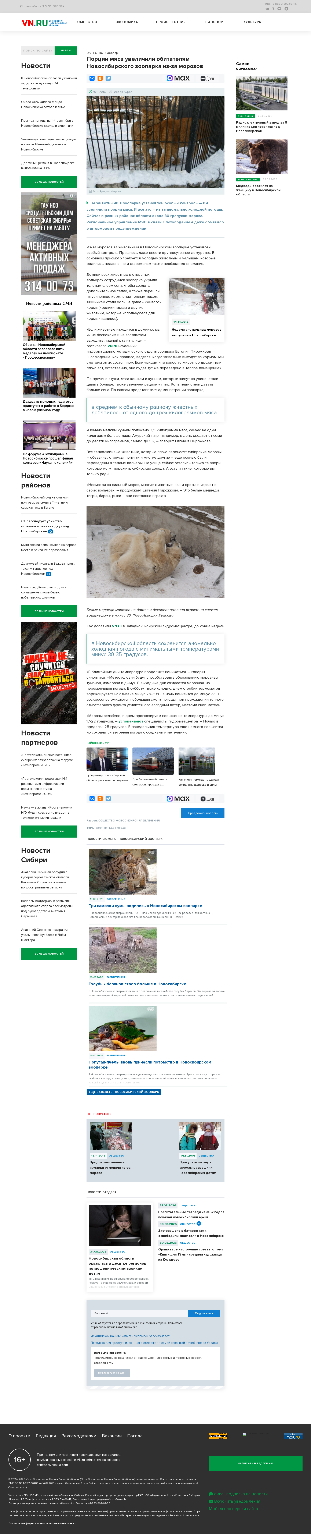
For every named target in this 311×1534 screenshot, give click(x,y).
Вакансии (112, 1436)
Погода (135, 1436)
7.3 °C (46, 6)
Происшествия (171, 22)
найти (66, 50)
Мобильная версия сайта (233, 1508)
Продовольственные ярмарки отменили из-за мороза (110, 1167)
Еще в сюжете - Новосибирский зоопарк (124, 1092)
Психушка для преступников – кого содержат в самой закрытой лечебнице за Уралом (154, 1343)
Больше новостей (49, 182)
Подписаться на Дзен (112, 1372)
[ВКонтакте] (92, 78)
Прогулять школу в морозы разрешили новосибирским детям (197, 1167)
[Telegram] (108, 78)
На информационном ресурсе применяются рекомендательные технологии (55, 1511)
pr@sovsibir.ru (67, 1503)
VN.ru (112, 346)
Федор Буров (123, 92)
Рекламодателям (78, 1436)
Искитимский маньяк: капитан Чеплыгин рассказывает (130, 1336)
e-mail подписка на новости (241, 1493)
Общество (87, 22)
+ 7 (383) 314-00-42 (60, 1499)
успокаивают (131, 721)
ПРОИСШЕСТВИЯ (248, 179)
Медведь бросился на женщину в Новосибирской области (258, 190)
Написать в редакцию (255, 1463)
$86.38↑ (58, 6)
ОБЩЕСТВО (116, 1155)
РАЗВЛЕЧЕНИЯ (116, 899)
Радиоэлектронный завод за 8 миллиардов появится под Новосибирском (261, 126)
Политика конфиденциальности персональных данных (42, 1523)
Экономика (127, 22)
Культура (252, 22)
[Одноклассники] (100, 78)
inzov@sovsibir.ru (119, 1499)
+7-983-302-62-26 (99, 1503)
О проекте (19, 1436)
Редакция (46, 1436)
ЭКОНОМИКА (245, 116)
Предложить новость (203, 813)
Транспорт (214, 22)
